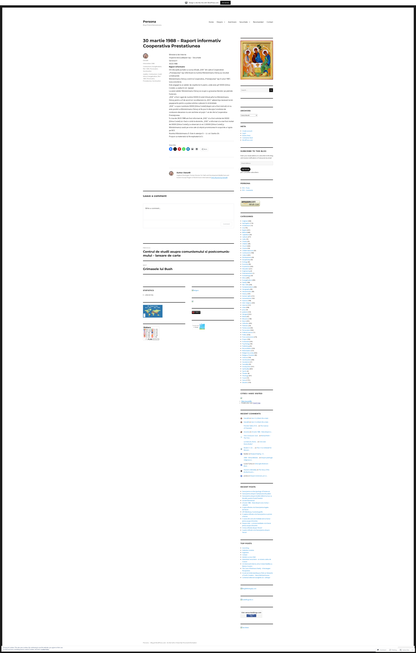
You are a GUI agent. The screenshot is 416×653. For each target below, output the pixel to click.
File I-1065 (146, 69)
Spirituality (245, 369)
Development (246, 257)
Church (244, 246)
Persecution (154, 69)
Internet (244, 305)
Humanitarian (246, 298)
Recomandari (258, 22)
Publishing (245, 346)
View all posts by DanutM (219, 177)
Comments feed (247, 138)
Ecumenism (246, 266)
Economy (245, 264)
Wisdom (245, 382)
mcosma (246, 432)
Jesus (244, 310)
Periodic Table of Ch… (251, 426)
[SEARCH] (271, 90)
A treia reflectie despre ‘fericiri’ (252, 528)
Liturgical (245, 314)
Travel (244, 378)
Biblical (244, 232)
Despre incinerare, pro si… (259, 476)
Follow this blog (251, 615)
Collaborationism (247, 250)
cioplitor (145, 74)
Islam (244, 307)
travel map (256, 403)
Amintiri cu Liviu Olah (249, 557)
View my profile (246, 401)
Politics (244, 335)
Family (244, 282)
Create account (247, 131)
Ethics (244, 278)
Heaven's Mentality (250, 470)
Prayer (244, 339)
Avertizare (232, 22)
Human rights (246, 296)
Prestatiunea (147, 81)
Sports (244, 371)
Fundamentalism (247, 287)
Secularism (245, 362)
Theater (244, 373)
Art (243, 228)
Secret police (147, 71)
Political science (247, 332)
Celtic (244, 239)
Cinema (244, 248)
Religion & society (248, 353)
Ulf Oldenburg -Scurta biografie (252, 512)
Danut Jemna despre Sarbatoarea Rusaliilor (256, 494)
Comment (226, 224)
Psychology (246, 344)
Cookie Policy (45, 649)
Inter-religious (246, 303)
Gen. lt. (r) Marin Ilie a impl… (260, 418)
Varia (244, 380)
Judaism (244, 312)
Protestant (245, 341)
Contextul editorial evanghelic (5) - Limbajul (256, 577)
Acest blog (245, 548)
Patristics (245, 326)
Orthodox (245, 323)
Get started (225, 2)
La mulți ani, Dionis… (250, 442)
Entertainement (247, 273)
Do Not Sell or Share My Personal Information (182, 643)
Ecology (244, 262)
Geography (246, 289)
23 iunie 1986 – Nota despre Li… (262, 432)
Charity (244, 241)
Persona (149, 21)
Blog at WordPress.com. (158, 643)
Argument (245, 552)
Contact (270, 22)
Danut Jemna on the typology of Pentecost (256, 491)
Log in (244, 133)
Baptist (244, 230)
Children (245, 244)
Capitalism (245, 235)
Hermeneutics (246, 291)
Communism (147, 66)
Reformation (246, 351)
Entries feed (246, 135)
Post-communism (248, 337)
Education (245, 269)
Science (244, 357)
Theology (245, 376)
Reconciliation (246, 348)
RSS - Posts (246, 188)
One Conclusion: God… (251, 436)
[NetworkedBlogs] (251, 612)
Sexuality (245, 364)
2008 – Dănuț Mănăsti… (251, 458)
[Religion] (213, 290)
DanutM (145, 60)
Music (244, 321)
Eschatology (246, 276)
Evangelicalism (156, 66)
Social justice (246, 366)
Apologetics (246, 223)
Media (244, 316)
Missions (245, 319)
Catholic (244, 237)
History (244, 294)
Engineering (246, 271)
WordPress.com (247, 140)
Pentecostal (246, 328)
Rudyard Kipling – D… (258, 454)
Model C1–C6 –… (249, 448)
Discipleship (246, 260)
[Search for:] (254, 90)
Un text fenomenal (248, 500)
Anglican (245, 221)
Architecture (246, 225)
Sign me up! (245, 169)
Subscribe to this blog (253, 151)
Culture (244, 255)
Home (211, 22)
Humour (245, 301)
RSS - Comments (247, 190)
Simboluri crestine (248, 550)
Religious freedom (248, 355)
